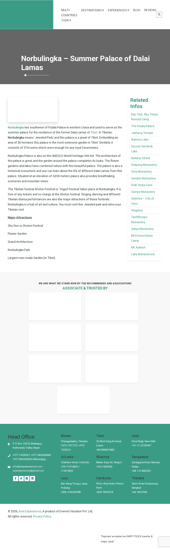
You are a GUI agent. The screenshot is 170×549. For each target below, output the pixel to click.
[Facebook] (15, 478)
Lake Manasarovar (143, 254)
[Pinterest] (32, 478)
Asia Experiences (30, 511)
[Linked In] (26, 478)
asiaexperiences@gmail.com (28, 470)
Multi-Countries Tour (69, 15)
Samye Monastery (143, 192)
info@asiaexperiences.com (27, 466)
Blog (136, 10)
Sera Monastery (141, 171)
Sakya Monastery (142, 229)
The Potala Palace (143, 126)
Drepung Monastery (144, 164)
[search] (159, 15)
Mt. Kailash (138, 247)
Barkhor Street (140, 158)
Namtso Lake (140, 139)
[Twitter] (21, 478)
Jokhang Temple (142, 133)
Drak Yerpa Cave (141, 185)
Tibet (93, 132)
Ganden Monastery (143, 178)
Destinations (91, 10)
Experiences (117, 10)
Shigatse (137, 210)
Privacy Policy (42, 516)
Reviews (150, 10)
